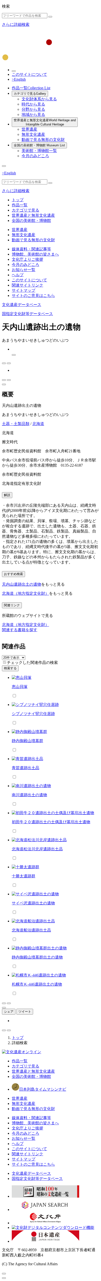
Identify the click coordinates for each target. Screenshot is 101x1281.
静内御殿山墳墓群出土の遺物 (37, 957)
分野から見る (33, 109)
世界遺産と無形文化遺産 (45, 122)
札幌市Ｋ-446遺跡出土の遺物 (37, 984)
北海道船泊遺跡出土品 (31, 930)
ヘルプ (18, 275)
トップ (18, 200)
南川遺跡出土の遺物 (29, 795)
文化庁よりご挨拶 (27, 259)
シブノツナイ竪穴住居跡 (33, 714)
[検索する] (50, 16)
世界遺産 (29, 129)
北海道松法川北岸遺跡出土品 (37, 849)
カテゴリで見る (30, 93)
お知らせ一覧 (23, 270)
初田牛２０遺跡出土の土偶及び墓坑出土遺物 (51, 822)
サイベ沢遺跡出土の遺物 (33, 903)
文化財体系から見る (39, 99)
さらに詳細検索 (15, 24)
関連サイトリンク (27, 285)
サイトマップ (23, 290)
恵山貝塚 (19, 687)
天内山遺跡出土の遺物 (21, 584)
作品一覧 (31, 88)
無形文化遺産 (33, 134)
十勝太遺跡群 (23, 876)
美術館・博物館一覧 (39, 151)
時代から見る (33, 104)
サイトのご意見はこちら (33, 295)
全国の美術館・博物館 (39, 145)
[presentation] (4, 662)
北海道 (38, 424)
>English (19, 79)
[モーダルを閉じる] (4, 1273)
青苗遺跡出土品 (25, 768)
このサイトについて (29, 74)
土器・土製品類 (15, 424)
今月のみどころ (35, 156)
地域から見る (33, 114)
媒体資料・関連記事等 (31, 249)
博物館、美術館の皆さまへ (35, 254)
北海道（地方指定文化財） (25, 593)
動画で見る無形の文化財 (43, 139)
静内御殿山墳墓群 (27, 741)
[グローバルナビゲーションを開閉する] (4, 166)
